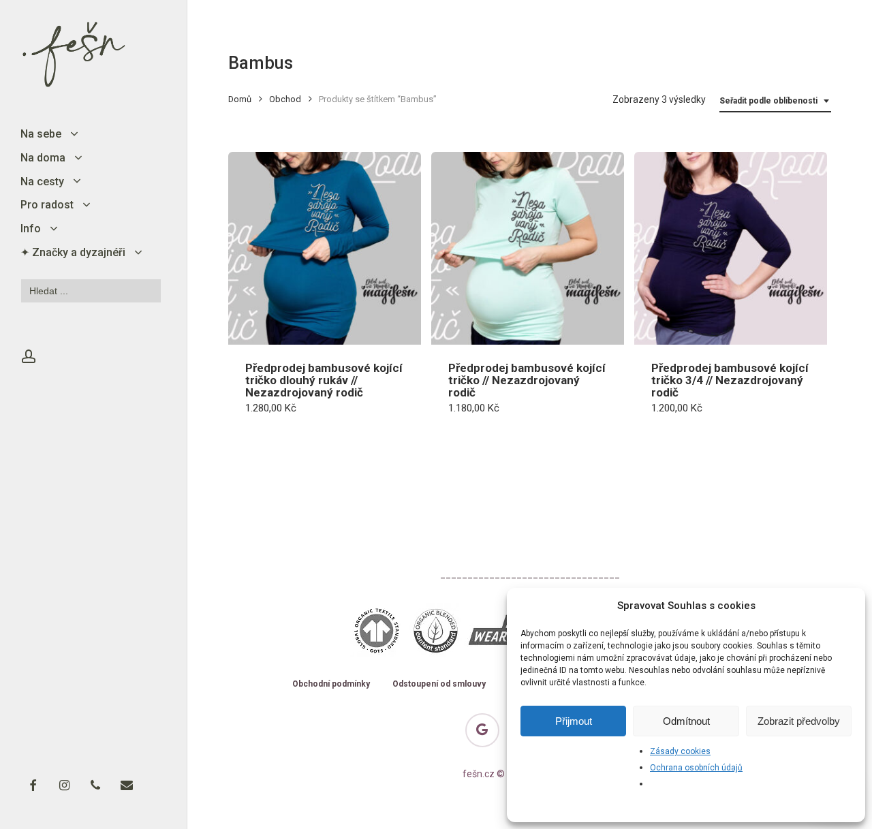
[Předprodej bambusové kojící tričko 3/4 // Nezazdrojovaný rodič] (730, 248)
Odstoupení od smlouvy (439, 684)
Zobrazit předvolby (799, 721)
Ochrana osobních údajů (696, 767)
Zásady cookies (680, 751)
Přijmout (573, 721)
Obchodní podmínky (331, 684)
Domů (239, 99)
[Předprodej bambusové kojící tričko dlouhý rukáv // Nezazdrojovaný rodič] (324, 248)
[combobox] (775, 101)
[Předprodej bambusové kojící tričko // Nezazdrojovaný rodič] (527, 248)
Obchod (285, 99)
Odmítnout (686, 721)
